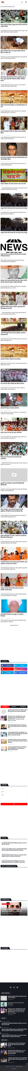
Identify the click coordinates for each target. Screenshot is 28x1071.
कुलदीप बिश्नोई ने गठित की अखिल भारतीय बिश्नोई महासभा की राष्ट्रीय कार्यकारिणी (17, 710)
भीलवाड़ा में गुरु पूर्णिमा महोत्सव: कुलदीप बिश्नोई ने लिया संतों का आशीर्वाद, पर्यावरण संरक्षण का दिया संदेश (14, 849)
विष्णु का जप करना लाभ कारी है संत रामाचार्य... (11, 458)
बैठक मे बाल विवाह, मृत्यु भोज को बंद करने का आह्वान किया (14, 25)
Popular (5, 706)
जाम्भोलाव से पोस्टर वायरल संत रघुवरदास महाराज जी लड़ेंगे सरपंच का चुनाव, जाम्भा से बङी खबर (17, 741)
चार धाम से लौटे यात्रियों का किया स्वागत (12, 383)
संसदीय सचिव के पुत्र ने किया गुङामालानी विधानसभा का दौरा (13, 307)
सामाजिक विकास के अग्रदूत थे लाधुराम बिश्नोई (12, 615)
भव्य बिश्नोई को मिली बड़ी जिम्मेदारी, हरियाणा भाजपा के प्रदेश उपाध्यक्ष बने (14, 843)
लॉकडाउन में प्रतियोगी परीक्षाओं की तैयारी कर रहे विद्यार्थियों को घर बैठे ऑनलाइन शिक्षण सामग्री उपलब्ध (17, 748)
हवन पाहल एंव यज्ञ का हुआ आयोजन (11, 432)
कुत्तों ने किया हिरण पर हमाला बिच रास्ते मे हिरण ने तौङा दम (13, 52)
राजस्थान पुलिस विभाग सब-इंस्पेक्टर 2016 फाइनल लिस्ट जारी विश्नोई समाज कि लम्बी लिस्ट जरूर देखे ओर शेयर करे (17, 734)
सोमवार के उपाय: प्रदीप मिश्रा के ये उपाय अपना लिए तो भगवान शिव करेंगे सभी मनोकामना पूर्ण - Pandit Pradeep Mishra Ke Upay (16, 718)
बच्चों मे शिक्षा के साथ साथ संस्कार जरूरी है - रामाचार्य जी (13, 334)
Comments (23, 706)
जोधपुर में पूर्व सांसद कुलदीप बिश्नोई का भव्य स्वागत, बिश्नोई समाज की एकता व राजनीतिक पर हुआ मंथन (13, 861)
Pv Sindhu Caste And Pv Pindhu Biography (16, 1003)
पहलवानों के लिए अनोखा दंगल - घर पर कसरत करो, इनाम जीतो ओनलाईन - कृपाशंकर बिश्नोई (16, 1052)
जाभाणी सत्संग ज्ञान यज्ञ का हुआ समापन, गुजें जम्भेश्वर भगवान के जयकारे (14, 563)
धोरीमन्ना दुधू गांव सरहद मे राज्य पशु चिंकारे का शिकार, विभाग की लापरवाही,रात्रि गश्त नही (17, 1059)
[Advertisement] (14, 644)
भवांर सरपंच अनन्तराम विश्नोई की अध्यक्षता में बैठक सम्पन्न (13, 255)
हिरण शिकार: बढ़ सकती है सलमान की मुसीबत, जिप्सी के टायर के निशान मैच (12, 510)
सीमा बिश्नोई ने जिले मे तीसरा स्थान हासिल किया (13, 132)
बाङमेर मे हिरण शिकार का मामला (11, 359)
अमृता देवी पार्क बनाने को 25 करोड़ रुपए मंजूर (14, 208)
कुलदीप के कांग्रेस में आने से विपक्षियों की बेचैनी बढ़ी (12, 484)
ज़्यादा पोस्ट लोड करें (14, 625)
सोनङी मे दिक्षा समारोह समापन (10, 408)
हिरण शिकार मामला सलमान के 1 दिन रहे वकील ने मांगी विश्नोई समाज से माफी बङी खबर (17, 726)
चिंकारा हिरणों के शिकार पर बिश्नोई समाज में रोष (14, 106)
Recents (14, 706)
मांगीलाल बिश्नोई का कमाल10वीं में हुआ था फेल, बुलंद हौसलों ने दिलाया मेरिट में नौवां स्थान (13, 79)
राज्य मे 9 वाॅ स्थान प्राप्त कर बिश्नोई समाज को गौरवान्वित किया (14, 158)
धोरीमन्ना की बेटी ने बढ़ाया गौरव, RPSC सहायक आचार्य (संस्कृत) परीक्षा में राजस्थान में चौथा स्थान (14, 855)
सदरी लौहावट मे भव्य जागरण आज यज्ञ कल (13, 184)
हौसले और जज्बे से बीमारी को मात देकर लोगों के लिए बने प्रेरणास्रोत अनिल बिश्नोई (14, 281)
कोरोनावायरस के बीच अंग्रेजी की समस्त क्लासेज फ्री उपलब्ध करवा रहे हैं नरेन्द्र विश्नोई (16, 1045)
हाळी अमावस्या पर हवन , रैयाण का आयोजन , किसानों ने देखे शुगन (14, 536)
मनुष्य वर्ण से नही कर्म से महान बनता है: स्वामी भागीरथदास (12, 589)
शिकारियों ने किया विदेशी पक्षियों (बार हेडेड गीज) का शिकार (17, 997)
